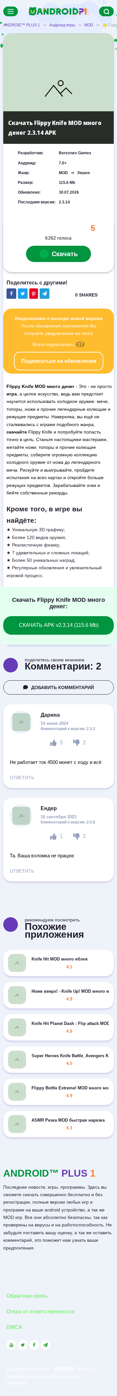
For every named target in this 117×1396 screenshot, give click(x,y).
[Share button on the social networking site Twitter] (23, 293)
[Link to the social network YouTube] (11, 1345)
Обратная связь (27, 1296)
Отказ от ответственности (40, 1311)
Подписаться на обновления (58, 361)
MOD (88, 25)
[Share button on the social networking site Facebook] (11, 293)
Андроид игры (62, 25)
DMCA (14, 1327)
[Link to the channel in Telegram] (45, 1345)
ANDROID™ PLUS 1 (21, 25)
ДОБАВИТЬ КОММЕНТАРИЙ (62, 687)
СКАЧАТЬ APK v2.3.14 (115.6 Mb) (58, 625)
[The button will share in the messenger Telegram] (44, 293)
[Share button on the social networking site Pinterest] (33, 293)
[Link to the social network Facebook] (34, 1345)
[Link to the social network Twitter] (23, 1345)
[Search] (106, 11)
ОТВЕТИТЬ (22, 777)
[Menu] (10, 11)
